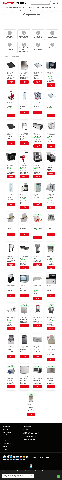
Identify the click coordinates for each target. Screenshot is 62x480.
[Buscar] (49, 3)
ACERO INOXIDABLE (46, 7)
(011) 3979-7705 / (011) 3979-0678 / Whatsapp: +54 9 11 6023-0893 (31, 433)
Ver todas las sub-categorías (11, 56)
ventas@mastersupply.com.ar (29, 436)
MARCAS (55, 7)
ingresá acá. (23, 471)
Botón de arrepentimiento (31, 471)
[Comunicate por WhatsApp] (58, 476)
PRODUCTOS (9, 7)
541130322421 (26, 429)
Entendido (17, 477)
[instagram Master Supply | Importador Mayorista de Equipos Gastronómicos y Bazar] (42, 426)
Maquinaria (26, 10)
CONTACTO (5, 449)
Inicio (21, 10)
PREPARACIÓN (32, 7)
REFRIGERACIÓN (17, 7)
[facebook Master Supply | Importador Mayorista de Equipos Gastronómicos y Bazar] (45, 426)
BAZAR (38, 7)
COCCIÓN (25, 7)
